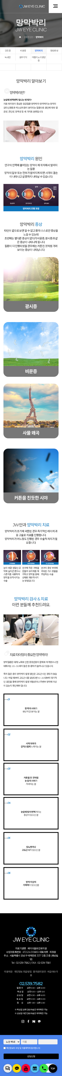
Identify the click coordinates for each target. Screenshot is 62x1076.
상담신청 (31, 1056)
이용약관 (8, 971)
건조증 (8, 50)
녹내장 (8, 57)
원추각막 (23, 57)
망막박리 (39, 50)
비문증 (23, 50)
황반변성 (54, 50)
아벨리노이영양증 (38, 59)
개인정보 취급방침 (23, 971)
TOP (53, 1068)
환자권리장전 (39, 971)
